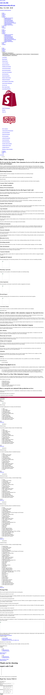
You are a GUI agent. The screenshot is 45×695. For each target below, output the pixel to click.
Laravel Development (6, 132)
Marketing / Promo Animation (7, 149)
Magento (3, 110)
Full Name (2, 681)
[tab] (5, 54)
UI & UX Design (5, 62)
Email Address (2, 645)
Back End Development (8, 20)
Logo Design (4, 57)
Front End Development (8, 19)
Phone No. (2, 683)
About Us (4, 32)
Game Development (5, 139)
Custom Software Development (7, 130)
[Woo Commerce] (9, 126)
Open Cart (4, 111)
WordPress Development (8, 34)
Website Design (5, 61)
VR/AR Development (6, 141)
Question (1, 689)
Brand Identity (4, 59)
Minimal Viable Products (8, 24)
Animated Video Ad (5, 147)
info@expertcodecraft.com (7, 5)
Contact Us (4, 25)
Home (3, 13)
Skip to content (2, 0)
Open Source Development (9, 21)
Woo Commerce (5, 128)
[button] (4, 397)
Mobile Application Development (10, 22)
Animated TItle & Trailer (6, 145)
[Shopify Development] (9, 106)
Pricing (3, 31)
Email (1, 682)
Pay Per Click (4, 85)
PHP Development (7, 18)
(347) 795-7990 (4, 2)
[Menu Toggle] (0, 46)
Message (1, 693)
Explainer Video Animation (7, 143)
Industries (4, 27)
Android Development (6, 138)
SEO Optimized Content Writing (8, 81)
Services (3, 33)
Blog (3, 26)
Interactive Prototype (5, 64)
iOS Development (5, 136)
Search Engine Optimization (7, 83)
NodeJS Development (6, 134)
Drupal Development (8, 23)
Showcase (4, 14)
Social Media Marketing (6, 88)
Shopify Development (6, 108)
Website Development (6, 79)
